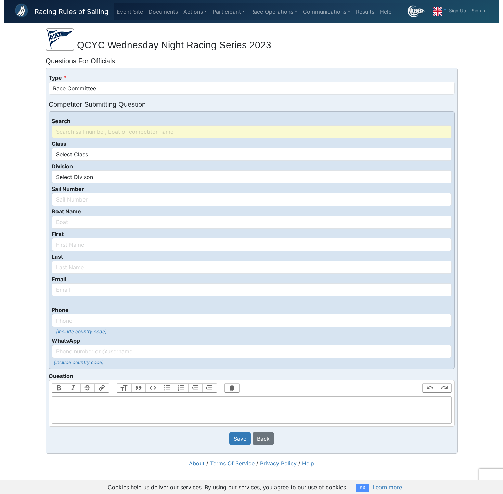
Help (386, 11)
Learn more (387, 487)
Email (59, 279)
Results (365, 11)
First (58, 234)
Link (101, 388)
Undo (430, 388)
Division (62, 166)
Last (57, 256)
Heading (124, 388)
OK (362, 487)
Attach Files (232, 388)
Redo (444, 388)
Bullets (167, 388)
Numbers (181, 388)
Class (59, 143)
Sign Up (457, 10)
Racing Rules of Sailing (71, 12)
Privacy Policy (278, 463)
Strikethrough (87, 388)
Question (61, 376)
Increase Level (209, 388)
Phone (60, 310)
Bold (59, 388)
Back (263, 438)
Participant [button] (226, 11)
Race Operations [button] (271, 11)
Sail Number (68, 188)
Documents (163, 11)
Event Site (130, 11)
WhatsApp (66, 340)
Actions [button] (193, 11)
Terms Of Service (232, 463)
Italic (73, 388)
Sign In (479, 10)
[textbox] (252, 410)
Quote (138, 388)
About (197, 463)
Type (55, 77)
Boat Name (66, 211)
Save (240, 438)
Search (61, 121)
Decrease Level (195, 388)
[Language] (439, 9)
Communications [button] (324, 11)
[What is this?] (419, 11)
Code (152, 388)
